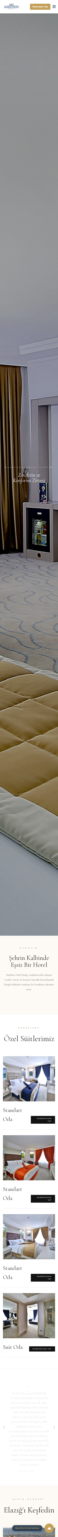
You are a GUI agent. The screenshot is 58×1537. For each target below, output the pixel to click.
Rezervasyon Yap (40, 6)
